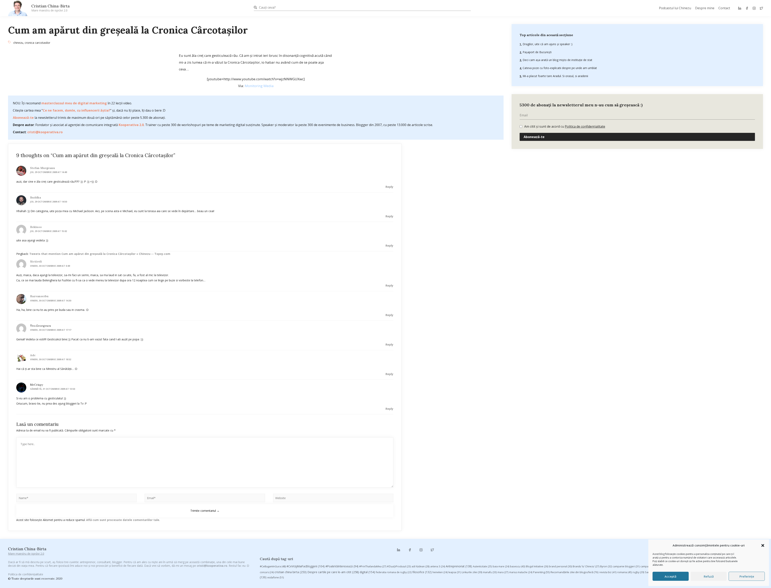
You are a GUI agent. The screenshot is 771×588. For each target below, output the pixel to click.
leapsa (454, 572)
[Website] (333, 499)
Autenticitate (482, 566)
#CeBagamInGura (273, 566)
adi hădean (420, 566)
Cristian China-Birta (50, 7)
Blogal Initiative (537, 566)
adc (33, 355)
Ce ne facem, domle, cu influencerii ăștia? (76, 110)
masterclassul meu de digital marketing (74, 103)
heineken (440, 572)
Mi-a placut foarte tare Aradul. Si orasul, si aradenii (555, 76)
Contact (724, 8)
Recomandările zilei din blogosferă (575, 572)
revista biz (607, 572)
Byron (606, 566)
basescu (517, 566)
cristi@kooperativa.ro (45, 132)
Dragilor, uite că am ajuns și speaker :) (547, 44)
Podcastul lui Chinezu (675, 8)
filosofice (422, 572)
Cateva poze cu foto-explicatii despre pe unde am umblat (559, 68)
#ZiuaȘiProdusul (399, 566)
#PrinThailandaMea (372, 566)
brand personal (560, 566)
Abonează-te (23, 117)
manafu (490, 572)
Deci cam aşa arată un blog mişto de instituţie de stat (557, 60)
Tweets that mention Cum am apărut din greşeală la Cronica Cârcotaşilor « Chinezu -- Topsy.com (99, 254)
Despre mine (704, 8)
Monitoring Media (259, 85)
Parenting (541, 572)
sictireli (36, 261)
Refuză (709, 576)
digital (367, 572)
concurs (267, 572)
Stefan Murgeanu (42, 168)
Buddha (35, 197)
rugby (638, 572)
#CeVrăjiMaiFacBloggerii (306, 566)
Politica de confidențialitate (585, 126)
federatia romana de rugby (394, 572)
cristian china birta (290, 572)
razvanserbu (39, 296)
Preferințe (746, 576)
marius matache (520, 572)
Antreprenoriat (459, 566)
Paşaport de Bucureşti (537, 52)
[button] (763, 545)
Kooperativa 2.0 (131, 125)
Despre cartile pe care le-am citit (333, 572)
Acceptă (670, 576)
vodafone (275, 577)
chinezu (18, 43)
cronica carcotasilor (37, 43)
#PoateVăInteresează (341, 566)
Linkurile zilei (472, 572)
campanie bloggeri (626, 566)
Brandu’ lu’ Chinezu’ (586, 566)
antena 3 (437, 566)
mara (503, 572)
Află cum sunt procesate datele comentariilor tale (122, 520)
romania (624, 572)
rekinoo (36, 227)
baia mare (501, 566)
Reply (389, 187)
